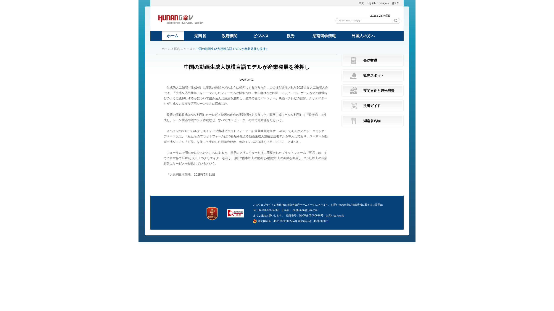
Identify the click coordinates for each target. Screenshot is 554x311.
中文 (361, 3)
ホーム (173, 36)
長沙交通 (370, 60)
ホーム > (167, 49)
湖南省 (200, 36)
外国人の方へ (363, 36)
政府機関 (229, 36)
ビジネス (261, 36)
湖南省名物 (372, 121)
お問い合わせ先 (335, 215)
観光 (291, 36)
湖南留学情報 (324, 36)
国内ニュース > (184, 49)
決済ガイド (372, 106)
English (371, 3)
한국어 (395, 3)
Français (383, 3)
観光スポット (373, 75)
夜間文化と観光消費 (379, 90)
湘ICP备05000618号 (311, 215)
